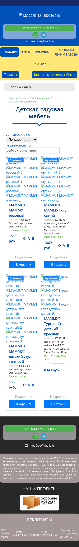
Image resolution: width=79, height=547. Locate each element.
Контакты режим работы (54, 74)
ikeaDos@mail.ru (41, 41)
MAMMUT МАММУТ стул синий (56, 210)
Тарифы (10, 74)
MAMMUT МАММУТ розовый (17, 210)
